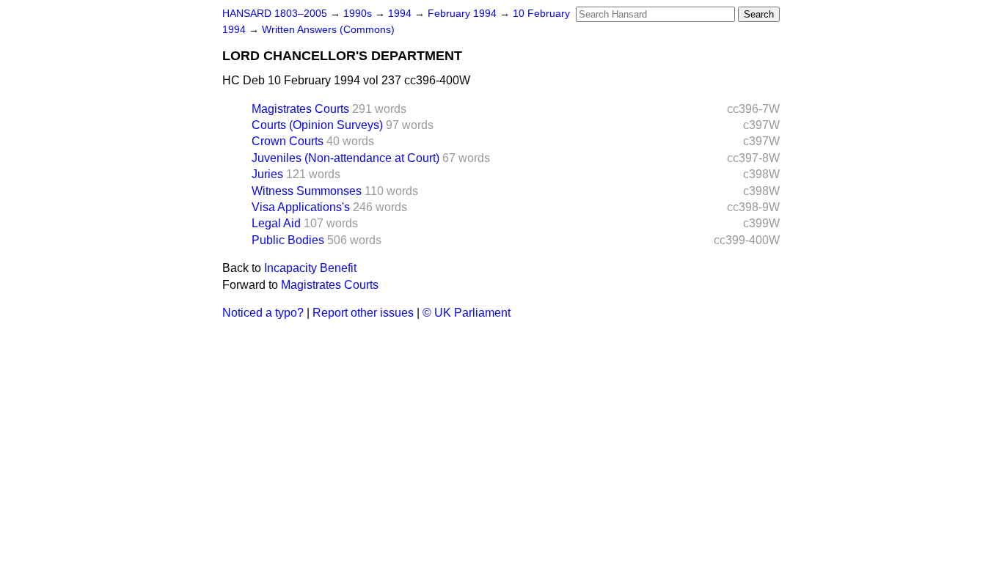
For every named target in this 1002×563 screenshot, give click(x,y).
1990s (359, 13)
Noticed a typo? (263, 312)
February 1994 (464, 13)
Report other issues (363, 312)
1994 (401, 13)
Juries (267, 174)
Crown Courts (287, 141)
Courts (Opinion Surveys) (317, 125)
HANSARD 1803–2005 (274, 13)
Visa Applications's (301, 207)
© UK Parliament (467, 312)
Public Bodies (288, 240)
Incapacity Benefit (310, 268)
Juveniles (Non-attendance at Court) (345, 158)
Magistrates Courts (300, 109)
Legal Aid (276, 223)
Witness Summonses (307, 191)
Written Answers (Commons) (328, 29)
